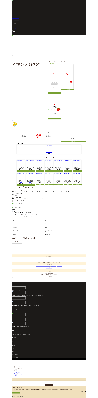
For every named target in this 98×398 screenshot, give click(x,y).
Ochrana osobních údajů (15, 357)
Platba (13, 351)
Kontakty (15, 23)
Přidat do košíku (68, 89)
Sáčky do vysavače (16, 20)
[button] (49, 277)
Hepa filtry (15, 21)
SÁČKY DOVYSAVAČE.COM (15, 17)
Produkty (13, 345)
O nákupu (15, 22)
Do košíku (40, 184)
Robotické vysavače (17, 21)
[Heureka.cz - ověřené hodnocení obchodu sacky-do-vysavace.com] (14, 126)
